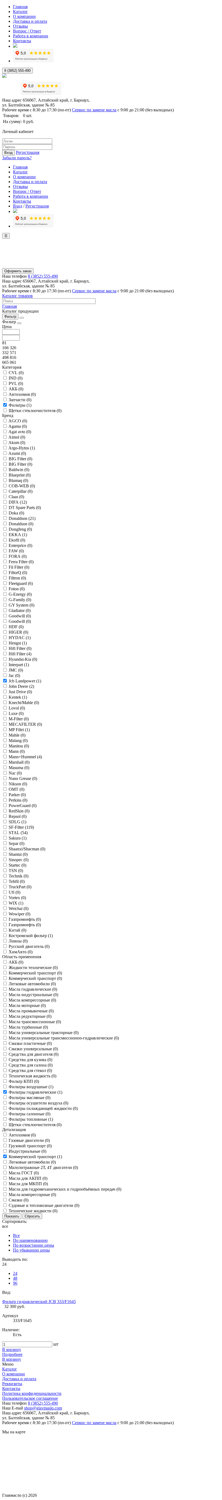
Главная (20, 6)
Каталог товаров (17, 295)
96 (15, 1283)
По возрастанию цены (33, 1245)
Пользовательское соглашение (30, 1398)
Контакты (22, 40)
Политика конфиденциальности (31, 1393)
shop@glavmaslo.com (43, 1408)
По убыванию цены (31, 1250)
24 (15, 1273)
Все (16, 1235)
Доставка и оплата (30, 21)
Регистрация (27, 152)
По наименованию (30, 1240)
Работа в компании (30, 36)
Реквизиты (12, 1383)
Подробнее (12, 1354)
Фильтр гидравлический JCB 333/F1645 (39, 1301)
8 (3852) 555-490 (17, 71)
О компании (24, 16)
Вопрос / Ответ (27, 31)
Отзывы (20, 26)
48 (15, 1278)
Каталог (20, 11)
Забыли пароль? (17, 157)
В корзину (11, 1349)
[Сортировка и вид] (21, 318)
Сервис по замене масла (94, 110)
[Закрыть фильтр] (19, 323)
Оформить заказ (17, 271)
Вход (8, 153)
